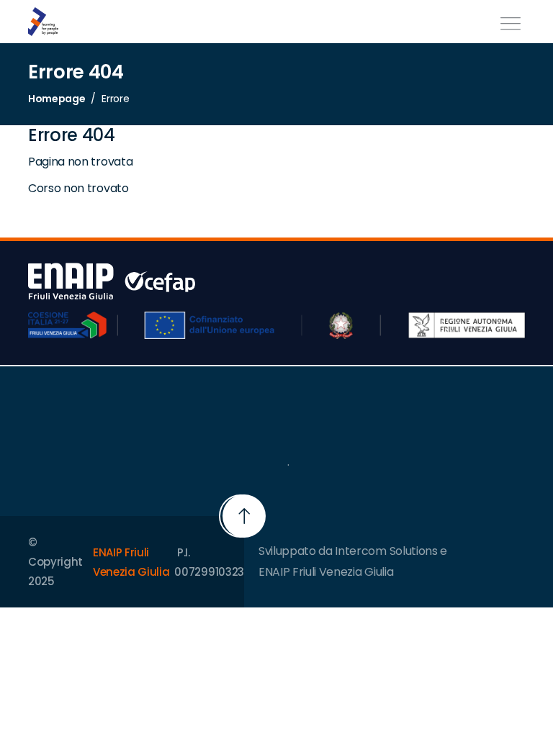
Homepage (56, 98)
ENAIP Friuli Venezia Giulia (131, 562)
